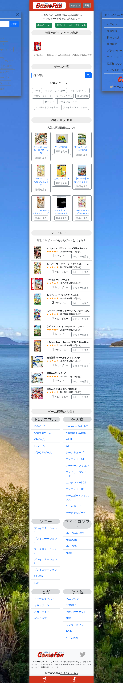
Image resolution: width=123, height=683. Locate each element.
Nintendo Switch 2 (77, 426)
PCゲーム (39, 446)
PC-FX (69, 631)
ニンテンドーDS (75, 489)
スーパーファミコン (77, 465)
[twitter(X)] (83, 654)
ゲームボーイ (73, 506)
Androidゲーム (42, 433)
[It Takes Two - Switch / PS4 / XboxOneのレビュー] (37, 345)
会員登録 (112, 31)
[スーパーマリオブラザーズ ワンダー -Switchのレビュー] (37, 314)
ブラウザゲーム (43, 452)
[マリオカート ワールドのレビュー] (37, 283)
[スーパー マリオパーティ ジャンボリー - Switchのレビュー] (37, 267)
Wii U (69, 439)
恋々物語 (7, 66)
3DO (68, 618)
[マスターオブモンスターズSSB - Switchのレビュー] (37, 252)
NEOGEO (71, 605)
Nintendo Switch (76, 433)
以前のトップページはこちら (71, 25)
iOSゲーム (40, 426)
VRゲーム (39, 439)
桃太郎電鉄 (82, 96)
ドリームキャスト (44, 598)
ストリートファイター (47, 107)
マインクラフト (64, 96)
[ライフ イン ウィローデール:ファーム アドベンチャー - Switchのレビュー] (37, 330)
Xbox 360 (71, 546)
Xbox (69, 553)
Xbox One (71, 539)
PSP (36, 583)
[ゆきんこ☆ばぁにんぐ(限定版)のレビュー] (37, 392)
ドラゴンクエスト (79, 90)
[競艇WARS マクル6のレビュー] (37, 377)
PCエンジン (72, 598)
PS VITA (38, 576)
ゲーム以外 (72, 638)
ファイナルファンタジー (75, 107)
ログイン (75, 5)
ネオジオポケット (76, 612)
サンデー (9, 60)
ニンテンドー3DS (76, 482)
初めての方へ (44, 25)
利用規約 (112, 44)
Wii (67, 446)
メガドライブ (41, 612)
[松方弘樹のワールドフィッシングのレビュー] (37, 361)
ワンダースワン (75, 625)
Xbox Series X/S (75, 533)
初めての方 (113, 37)
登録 (87, 5)
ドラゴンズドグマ (68, 101)
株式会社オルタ (69, 673)
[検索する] (88, 75)
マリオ (37, 90)
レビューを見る (81, 256)
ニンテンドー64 (75, 459)
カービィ (49, 101)
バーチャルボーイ (76, 512)
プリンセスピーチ (43, 96)
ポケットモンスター (55, 90)
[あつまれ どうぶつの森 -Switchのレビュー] (37, 299)
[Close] (17, 14)
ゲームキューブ (75, 452)
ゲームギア (40, 618)
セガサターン (41, 605)
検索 (14, 24)
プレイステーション (45, 569)
